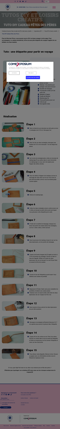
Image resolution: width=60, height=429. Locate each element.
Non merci (31, 72)
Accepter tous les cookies (33, 77)
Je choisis (14, 72)
